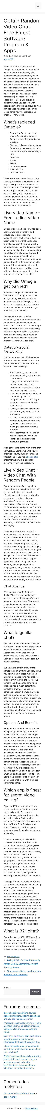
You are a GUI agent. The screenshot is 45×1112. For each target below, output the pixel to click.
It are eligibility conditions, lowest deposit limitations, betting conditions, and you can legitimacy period (22, 1016)
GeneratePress (31, 1108)
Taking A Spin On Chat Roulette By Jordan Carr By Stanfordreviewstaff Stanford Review (22, 964)
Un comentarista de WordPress (19, 1093)
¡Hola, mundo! (10, 1097)
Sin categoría (13, 956)
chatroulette (32, 457)
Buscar (7, 987)
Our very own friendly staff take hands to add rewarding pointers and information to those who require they (22, 1039)
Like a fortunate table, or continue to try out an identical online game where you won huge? (22, 1049)
